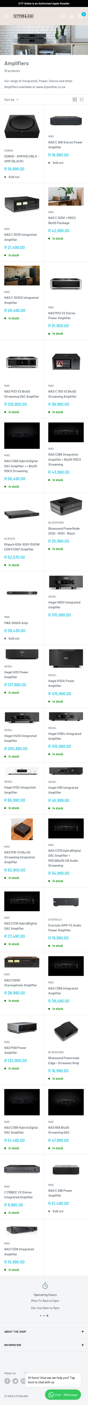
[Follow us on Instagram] (23, 1381)
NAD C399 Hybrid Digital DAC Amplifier (21, 1130)
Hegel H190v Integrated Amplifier (64, 736)
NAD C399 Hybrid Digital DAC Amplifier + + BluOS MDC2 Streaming (21, 466)
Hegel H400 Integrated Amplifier (20, 738)
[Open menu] (6, 16)
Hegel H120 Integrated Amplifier (19, 789)
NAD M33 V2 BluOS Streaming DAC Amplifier (21, 393)
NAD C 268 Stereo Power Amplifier (65, 144)
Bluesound (56, 522)
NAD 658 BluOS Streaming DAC (59, 1130)
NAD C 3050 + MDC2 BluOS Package (62, 220)
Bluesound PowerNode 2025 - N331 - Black (64, 530)
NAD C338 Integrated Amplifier (19, 1251)
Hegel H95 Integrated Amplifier (63, 790)
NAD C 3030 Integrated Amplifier (20, 237)
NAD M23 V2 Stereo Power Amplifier (61, 315)
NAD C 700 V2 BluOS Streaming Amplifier (62, 393)
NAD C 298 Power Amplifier (60, 1193)
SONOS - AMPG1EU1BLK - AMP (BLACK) (21, 158)
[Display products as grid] (75, 99)
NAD (51, 136)
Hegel (52, 596)
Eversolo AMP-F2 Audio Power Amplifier (64, 927)
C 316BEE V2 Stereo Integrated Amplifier (18, 1194)
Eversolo (55, 919)
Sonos (8, 150)
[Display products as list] (82, 99)
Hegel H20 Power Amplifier (16, 674)
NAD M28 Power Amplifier (15, 1050)
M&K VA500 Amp (16, 623)
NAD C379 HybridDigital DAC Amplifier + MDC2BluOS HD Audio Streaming (64, 858)
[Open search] (63, 16)
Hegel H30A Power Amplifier (61, 683)
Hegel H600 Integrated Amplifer (64, 604)
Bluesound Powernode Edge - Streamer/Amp (63, 1060)
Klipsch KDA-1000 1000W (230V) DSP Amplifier (22, 546)
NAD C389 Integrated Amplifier (63, 990)
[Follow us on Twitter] (15, 1381)
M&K (7, 617)
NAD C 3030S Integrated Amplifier (21, 300)
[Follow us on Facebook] (7, 1381)
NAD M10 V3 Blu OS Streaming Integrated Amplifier (19, 857)
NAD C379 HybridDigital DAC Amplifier (20, 925)
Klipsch (9, 538)
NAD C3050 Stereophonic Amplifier (20, 982)
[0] (80, 16)
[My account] (71, 16)
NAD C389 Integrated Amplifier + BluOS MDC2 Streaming (64, 459)
